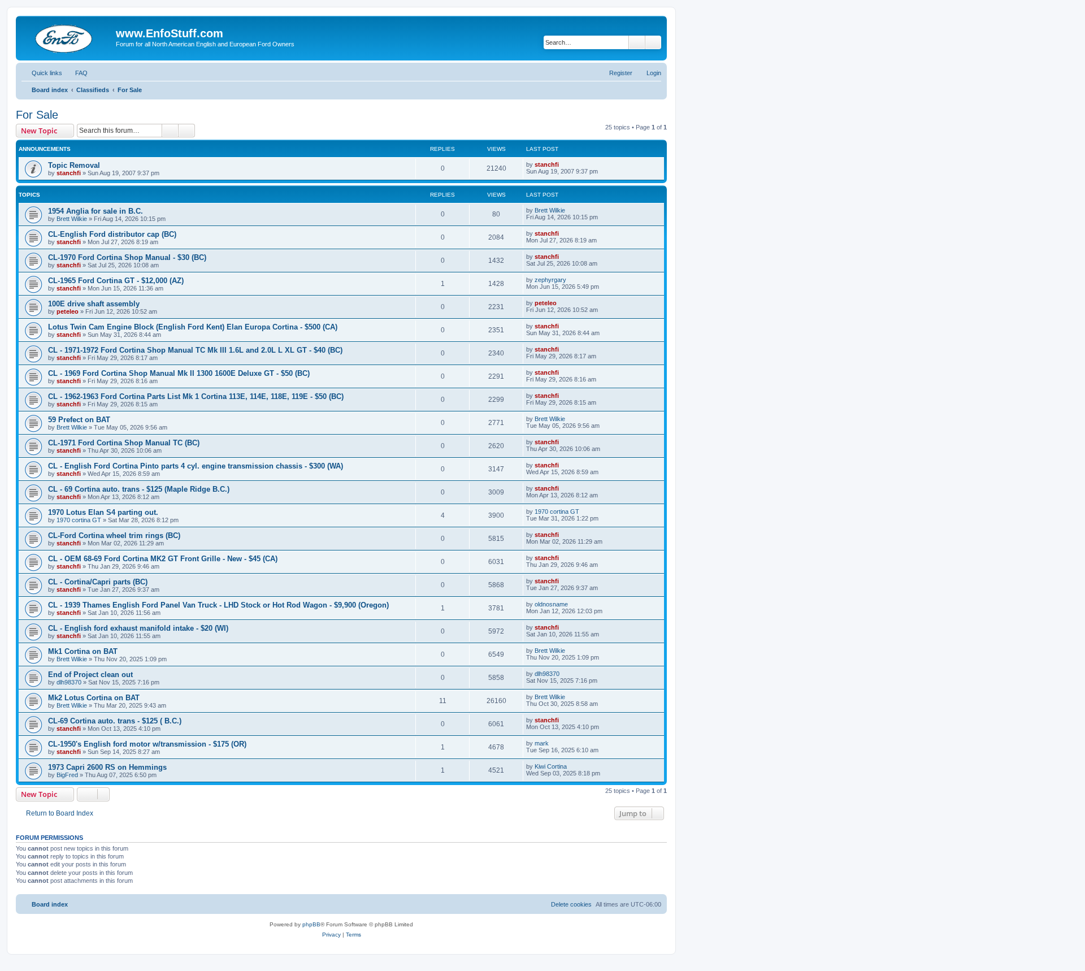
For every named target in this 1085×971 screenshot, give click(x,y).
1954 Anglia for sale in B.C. (95, 211)
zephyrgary (550, 279)
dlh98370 (69, 682)
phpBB (311, 924)
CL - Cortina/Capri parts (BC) (97, 582)
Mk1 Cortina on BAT (83, 651)
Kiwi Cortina (551, 766)
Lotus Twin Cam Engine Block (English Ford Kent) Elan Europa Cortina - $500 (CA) (192, 327)
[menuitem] (76, 73)
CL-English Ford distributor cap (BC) (112, 234)
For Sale (37, 115)
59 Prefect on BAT (79, 419)
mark (542, 743)
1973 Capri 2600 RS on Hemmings (107, 767)
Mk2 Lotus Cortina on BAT (94, 697)
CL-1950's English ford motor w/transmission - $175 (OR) (147, 744)
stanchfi (69, 173)
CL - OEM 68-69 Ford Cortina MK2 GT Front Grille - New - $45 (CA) (162, 558)
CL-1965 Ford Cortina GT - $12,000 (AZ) (116, 280)
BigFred (67, 774)
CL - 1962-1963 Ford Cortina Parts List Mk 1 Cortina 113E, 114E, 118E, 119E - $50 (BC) (196, 396)
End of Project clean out (90, 674)
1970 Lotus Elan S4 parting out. (103, 512)
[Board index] (67, 37)
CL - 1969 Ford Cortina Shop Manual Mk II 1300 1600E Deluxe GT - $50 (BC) (179, 373)
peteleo (68, 311)
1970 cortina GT (79, 520)
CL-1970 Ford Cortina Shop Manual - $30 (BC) (127, 257)
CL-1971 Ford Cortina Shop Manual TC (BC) (123, 443)
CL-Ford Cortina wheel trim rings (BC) (114, 535)
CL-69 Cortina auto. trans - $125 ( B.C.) (114, 721)
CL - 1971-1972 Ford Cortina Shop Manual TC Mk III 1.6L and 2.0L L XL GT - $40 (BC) (195, 350)
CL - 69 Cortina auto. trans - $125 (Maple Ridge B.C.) (138, 489)
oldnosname (551, 604)
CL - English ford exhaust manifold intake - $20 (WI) (138, 628)
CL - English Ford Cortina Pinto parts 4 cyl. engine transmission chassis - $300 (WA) (195, 466)
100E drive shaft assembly (94, 304)
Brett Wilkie (72, 218)
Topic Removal (74, 165)
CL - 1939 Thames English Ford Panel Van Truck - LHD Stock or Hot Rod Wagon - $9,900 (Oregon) (218, 605)
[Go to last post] (564, 164)
